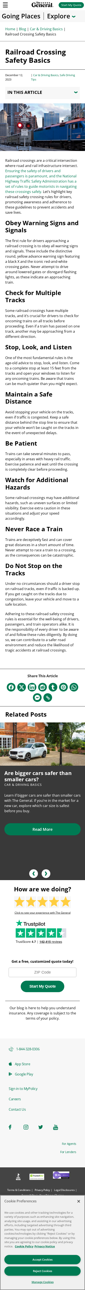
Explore (59, 16)
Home (10, 29)
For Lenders (68, 1152)
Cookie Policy (24, 1246)
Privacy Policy (42, 1190)
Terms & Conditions (19, 1190)
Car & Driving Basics (46, 29)
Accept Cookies (42, 1259)
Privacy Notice (44, 1246)
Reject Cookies (42, 1271)
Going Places (21, 16)
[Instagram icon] (28, 1127)
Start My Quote (71, 5)
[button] (33, 873)
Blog (22, 29)
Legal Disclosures (64, 1190)
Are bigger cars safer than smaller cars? (38, 776)
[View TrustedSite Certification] (36, 1177)
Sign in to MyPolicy (23, 1088)
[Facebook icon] (13, 1127)
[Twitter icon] (43, 1127)
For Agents (69, 1143)
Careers (15, 1099)
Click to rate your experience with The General (43, 912)
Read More (42, 829)
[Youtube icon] (58, 1127)
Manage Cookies (43, 1282)
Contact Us (17, 1109)
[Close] (78, 1201)
